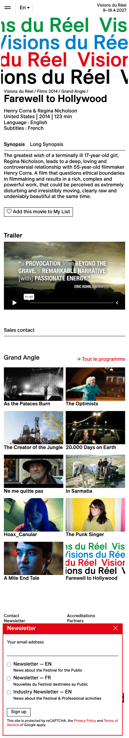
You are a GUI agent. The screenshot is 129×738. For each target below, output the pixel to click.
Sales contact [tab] (19, 330)
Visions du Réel (18, 91)
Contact (11, 615)
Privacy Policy (85, 721)
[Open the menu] (7, 7)
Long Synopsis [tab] (46, 144)
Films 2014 (47, 91)
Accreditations (81, 615)
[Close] (114, 628)
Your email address (25, 642)
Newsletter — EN (48, 666)
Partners (75, 620)
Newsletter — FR (51, 680)
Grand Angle (73, 91)
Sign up (18, 711)
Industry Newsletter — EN (58, 694)
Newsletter (14, 620)
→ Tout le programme (101, 359)
